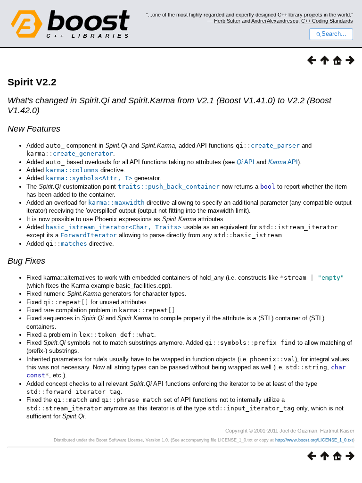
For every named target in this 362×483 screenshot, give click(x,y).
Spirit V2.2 (32, 81)
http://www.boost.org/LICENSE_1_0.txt (314, 440)
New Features (34, 128)
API (246, 162)
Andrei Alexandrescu (274, 21)
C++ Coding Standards (327, 21)
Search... (333, 34)
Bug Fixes (26, 261)
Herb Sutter (227, 21)
